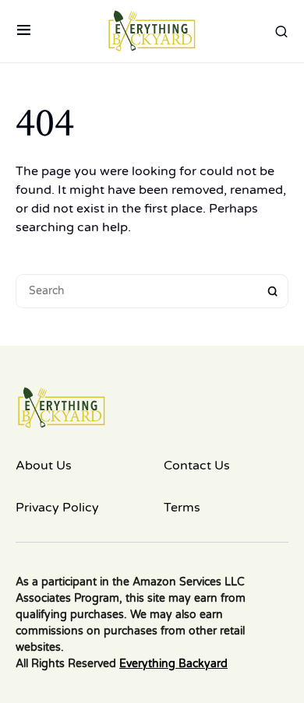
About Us (44, 465)
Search (273, 291)
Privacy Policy (57, 507)
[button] (24, 31)
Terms (182, 507)
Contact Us (197, 465)
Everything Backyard (173, 663)
